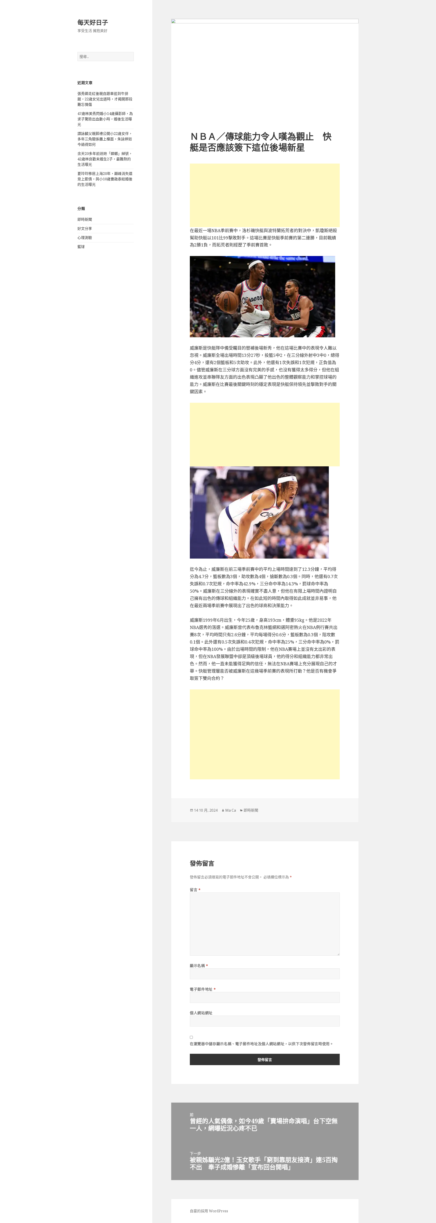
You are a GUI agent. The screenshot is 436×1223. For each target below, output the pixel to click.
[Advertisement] (265, 195)
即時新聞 (84, 219)
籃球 (81, 246)
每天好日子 (92, 22)
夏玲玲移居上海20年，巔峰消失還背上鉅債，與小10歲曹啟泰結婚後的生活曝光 (104, 179)
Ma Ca (230, 810)
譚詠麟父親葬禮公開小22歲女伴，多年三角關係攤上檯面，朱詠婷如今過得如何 (104, 139)
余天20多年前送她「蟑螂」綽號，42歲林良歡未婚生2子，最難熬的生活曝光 (104, 159)
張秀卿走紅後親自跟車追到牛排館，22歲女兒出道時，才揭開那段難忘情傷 (104, 99)
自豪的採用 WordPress (209, 1210)
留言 (195, 889)
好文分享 (84, 228)
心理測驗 (84, 237)
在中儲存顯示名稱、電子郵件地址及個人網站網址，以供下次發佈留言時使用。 (261, 1043)
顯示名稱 (199, 965)
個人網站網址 (201, 1012)
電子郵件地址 (203, 989)
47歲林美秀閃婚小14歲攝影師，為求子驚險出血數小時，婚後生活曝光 (105, 119)
